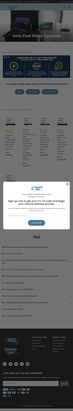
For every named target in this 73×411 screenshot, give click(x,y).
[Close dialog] (67, 183)
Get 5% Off (36, 223)
